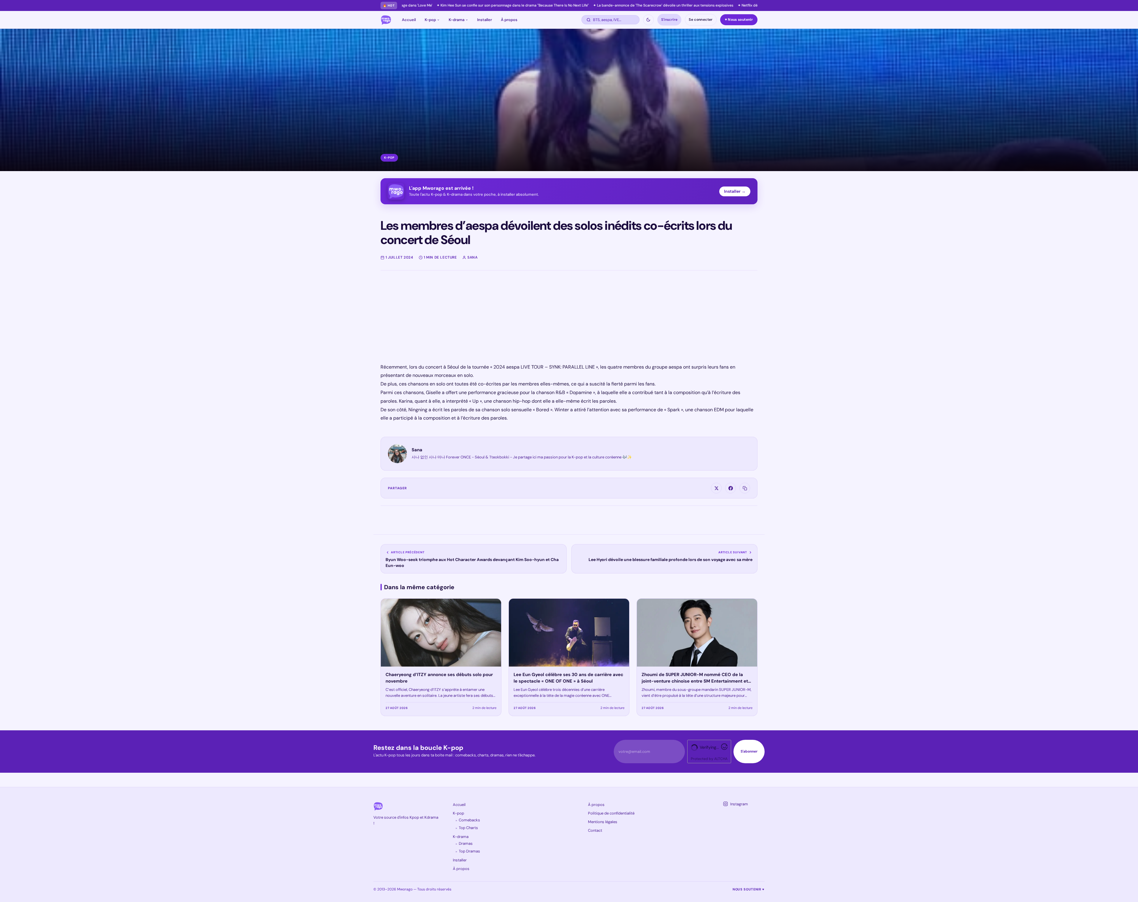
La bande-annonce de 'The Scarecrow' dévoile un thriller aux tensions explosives (578, 5)
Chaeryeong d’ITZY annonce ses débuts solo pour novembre (439, 678)
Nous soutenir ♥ (749, 889)
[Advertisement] (558, 321)
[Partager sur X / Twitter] (716, 488)
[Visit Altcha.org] (724, 748)
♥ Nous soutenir (739, 19)
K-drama (456, 19)
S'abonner (749, 751)
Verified (707, 747)
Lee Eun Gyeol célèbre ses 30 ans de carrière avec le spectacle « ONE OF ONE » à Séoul (568, 678)
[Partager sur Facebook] (730, 488)
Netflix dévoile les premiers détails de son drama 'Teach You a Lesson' (712, 5)
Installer (484, 19)
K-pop (430, 19)
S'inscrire (669, 19)
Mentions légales (602, 821)
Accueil (409, 19)
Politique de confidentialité (611, 813)
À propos (509, 19)
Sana (417, 450)
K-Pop (389, 158)
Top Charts (468, 827)
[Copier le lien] (744, 488)
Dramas (466, 843)
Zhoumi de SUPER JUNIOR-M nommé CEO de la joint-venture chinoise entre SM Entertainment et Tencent (695, 681)
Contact (595, 830)
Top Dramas (469, 851)
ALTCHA (721, 758)
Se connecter (700, 19)
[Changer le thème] (648, 20)
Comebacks (469, 820)
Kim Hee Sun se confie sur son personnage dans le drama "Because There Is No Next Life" (427, 5)
